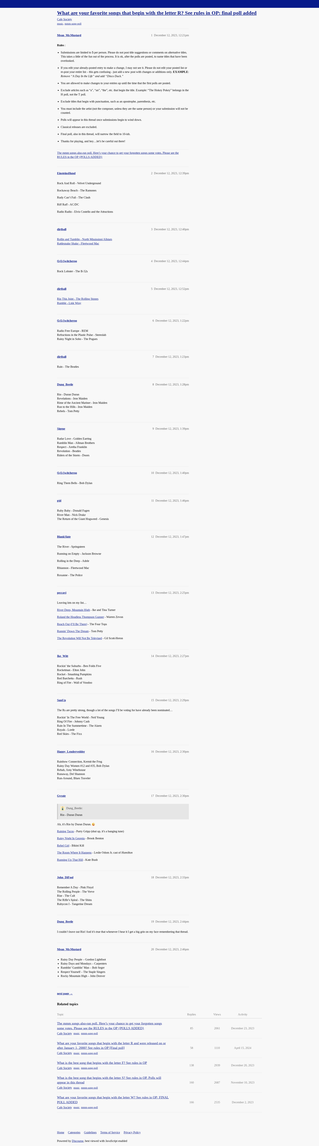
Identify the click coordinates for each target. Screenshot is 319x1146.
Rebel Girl (63, 845)
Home (60, 1132)
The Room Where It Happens (74, 852)
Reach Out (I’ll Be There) (72, 624)
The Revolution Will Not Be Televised (79, 638)
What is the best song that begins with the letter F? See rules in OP (102, 1063)
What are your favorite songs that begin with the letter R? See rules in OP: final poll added (157, 13)
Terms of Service (110, 1132)
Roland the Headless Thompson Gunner (80, 616)
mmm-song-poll (73, 23)
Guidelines (90, 1132)
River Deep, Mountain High (73, 609)
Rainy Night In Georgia (71, 838)
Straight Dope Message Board (19, 3)
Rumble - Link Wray (69, 303)
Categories (74, 1132)
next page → (65, 993)
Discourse (77, 1140)
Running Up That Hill (70, 859)
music (60, 23)
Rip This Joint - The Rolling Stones (77, 298)
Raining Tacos (65, 831)
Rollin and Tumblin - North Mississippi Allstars (84, 239)
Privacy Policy (132, 1132)
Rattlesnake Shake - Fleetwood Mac (78, 243)
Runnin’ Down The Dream (73, 631)
